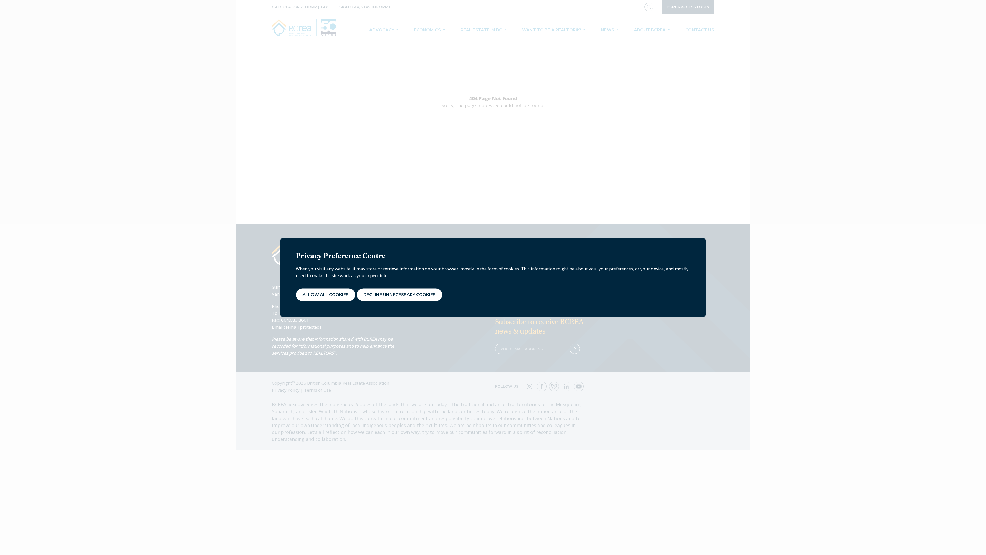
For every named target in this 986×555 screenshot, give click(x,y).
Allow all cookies (325, 294)
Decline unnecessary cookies (399, 294)
